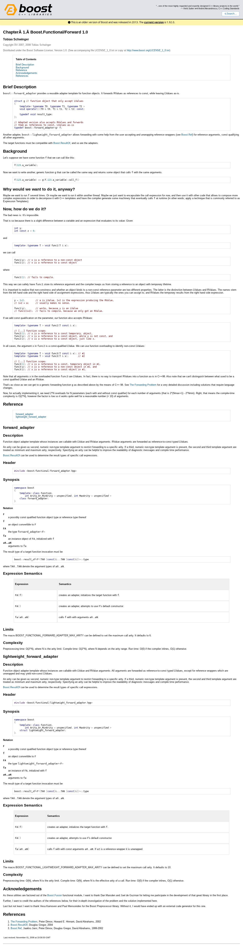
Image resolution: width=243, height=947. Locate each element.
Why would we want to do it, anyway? (39, 189)
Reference (21, 70)
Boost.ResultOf (61, 143)
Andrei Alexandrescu (207, 8)
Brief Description (25, 64)
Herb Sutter (188, 8)
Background (22, 67)
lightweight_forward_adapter (31, 416)
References (22, 75)
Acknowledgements (26, 73)
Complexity (13, 643)
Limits (8, 629)
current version (154, 22)
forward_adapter (24, 414)
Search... (232, 13)
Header (9, 463)
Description (13, 435)
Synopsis (11, 480)
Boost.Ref (186, 134)
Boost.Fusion (54, 895)
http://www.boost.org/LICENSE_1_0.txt (148, 50)
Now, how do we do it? (24, 209)
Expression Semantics (22, 573)
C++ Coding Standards (229, 8)
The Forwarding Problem (143, 384)
